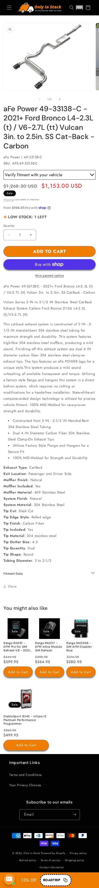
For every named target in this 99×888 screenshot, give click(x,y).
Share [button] (12, 586)
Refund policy (27, 860)
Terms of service (51, 860)
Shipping (8, 199)
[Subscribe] (75, 814)
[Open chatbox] (9, 879)
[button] (9, 8)
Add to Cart (18, 671)
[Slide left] (39, 99)
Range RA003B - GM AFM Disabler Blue (79, 646)
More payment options (49, 275)
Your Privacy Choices (25, 785)
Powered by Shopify (53, 853)
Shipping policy (74, 860)
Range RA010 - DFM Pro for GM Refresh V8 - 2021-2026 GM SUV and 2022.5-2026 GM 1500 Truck (17, 647)
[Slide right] (60, 99)
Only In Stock (31, 853)
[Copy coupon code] (65, 880)
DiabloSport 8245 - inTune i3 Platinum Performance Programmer (25, 720)
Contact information (52, 867)
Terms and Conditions (25, 774)
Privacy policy (78, 853)
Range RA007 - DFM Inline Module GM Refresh (48, 646)
